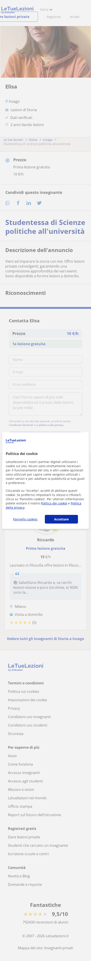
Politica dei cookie (54, 503)
